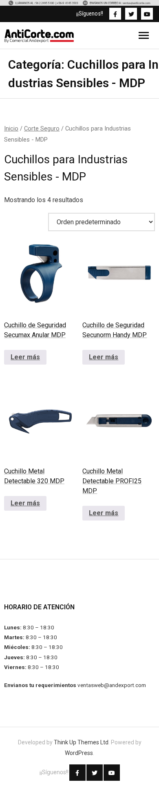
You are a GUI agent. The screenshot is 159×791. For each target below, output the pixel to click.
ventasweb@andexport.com (111, 685)
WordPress (79, 753)
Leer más (25, 357)
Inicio (11, 128)
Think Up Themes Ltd (81, 742)
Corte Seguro (42, 128)
